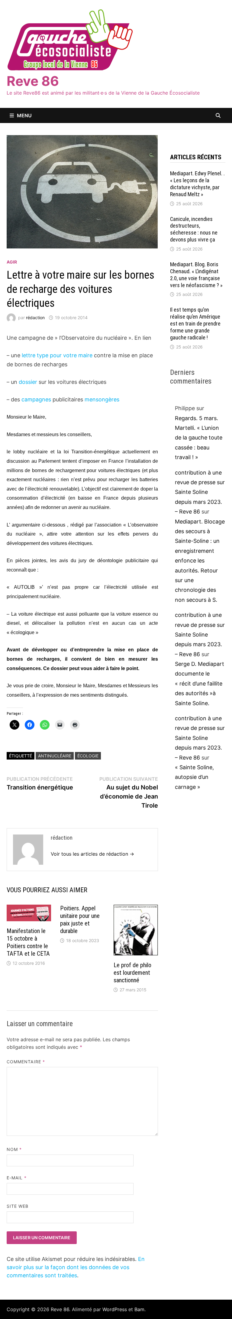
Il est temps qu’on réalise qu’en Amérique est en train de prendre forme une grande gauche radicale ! (195, 323)
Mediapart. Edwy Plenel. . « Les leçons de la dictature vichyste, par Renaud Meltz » (197, 183)
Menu (24, 115)
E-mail (17, 1177)
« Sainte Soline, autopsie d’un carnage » (194, 777)
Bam (139, 1309)
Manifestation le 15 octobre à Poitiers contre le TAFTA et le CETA (28, 942)
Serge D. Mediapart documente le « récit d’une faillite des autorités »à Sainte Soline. (199, 683)
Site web (18, 1206)
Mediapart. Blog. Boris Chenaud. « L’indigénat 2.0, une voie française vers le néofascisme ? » (196, 274)
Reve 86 (33, 81)
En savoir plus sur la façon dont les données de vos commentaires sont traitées (76, 1267)
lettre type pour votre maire (56, 355)
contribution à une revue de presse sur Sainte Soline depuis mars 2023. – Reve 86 (200, 492)
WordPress (114, 1309)
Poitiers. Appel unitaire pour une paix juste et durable (80, 920)
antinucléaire (54, 755)
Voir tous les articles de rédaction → (92, 854)
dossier (28, 382)
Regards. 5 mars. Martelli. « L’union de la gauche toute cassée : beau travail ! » (198, 438)
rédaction (35, 317)
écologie (87, 755)
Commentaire (26, 1061)
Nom (14, 1149)
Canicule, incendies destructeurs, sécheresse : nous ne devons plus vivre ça (194, 229)
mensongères (102, 399)
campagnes (36, 399)
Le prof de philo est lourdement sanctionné (132, 972)
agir (12, 261)
